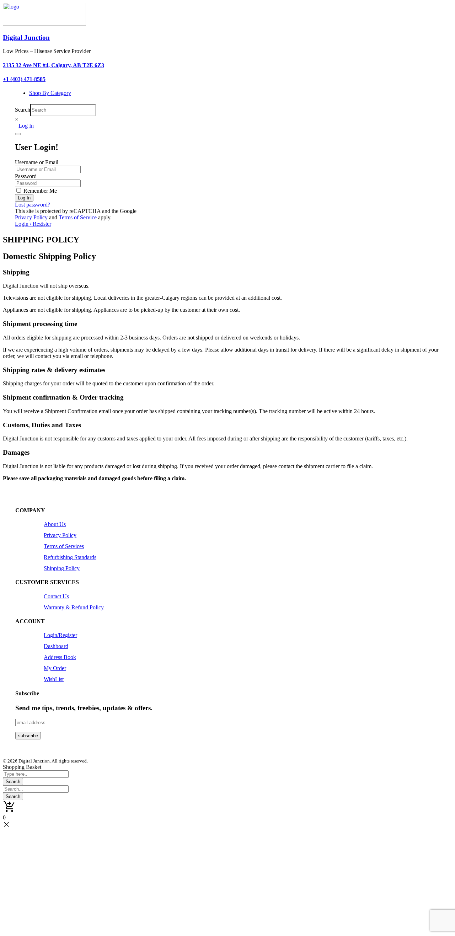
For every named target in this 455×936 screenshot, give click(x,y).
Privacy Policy (31, 217)
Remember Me (39, 191)
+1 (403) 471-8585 (24, 79)
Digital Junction (26, 37)
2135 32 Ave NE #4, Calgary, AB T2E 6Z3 (53, 65)
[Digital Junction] (44, 24)
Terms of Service (78, 217)
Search (22, 110)
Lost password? (32, 205)
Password (26, 176)
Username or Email (36, 162)
